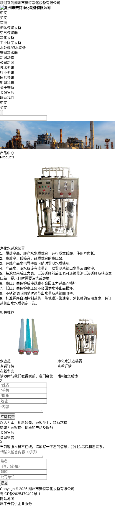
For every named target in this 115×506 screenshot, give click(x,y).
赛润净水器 (9, 53)
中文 (3, 13)
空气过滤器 (9, 33)
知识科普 (7, 83)
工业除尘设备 (10, 43)
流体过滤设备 (10, 28)
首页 (3, 23)
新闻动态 (7, 58)
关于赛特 (7, 88)
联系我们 (7, 98)
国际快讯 (7, 78)
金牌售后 (7, 93)
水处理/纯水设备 (13, 48)
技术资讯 (7, 68)
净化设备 (7, 38)
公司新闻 (7, 63)
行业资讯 (7, 73)
